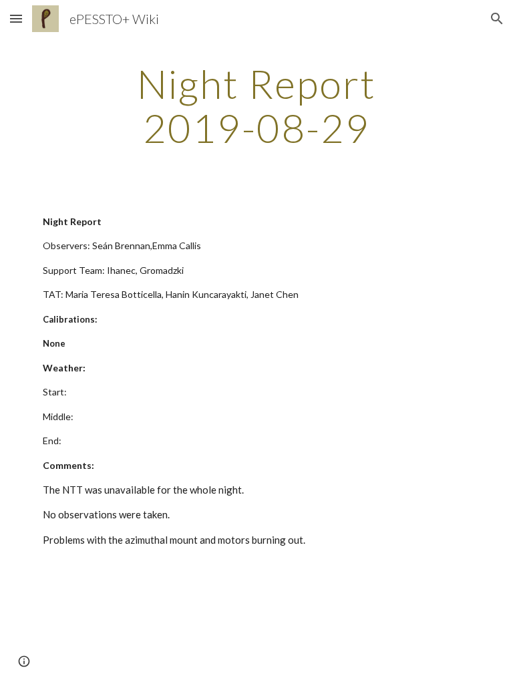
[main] (256, 105)
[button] (16, 18)
